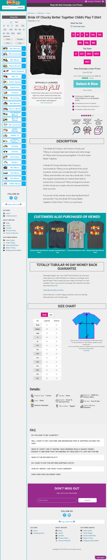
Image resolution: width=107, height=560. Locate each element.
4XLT (19, 33)
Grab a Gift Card (13, 204)
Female (20, 39)
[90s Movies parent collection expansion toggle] (24, 103)
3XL (5, 29)
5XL (16, 29)
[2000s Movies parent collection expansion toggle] (24, 130)
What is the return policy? (44, 457)
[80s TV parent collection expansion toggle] (24, 76)
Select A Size (87, 84)
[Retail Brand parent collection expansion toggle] (24, 66)
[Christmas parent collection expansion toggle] (24, 157)
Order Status (10, 243)
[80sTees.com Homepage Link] (13, 5)
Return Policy (11, 248)
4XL (10, 29)
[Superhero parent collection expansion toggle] (24, 87)
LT (24, 29)
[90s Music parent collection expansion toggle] (24, 167)
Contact (8, 228)
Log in (8, 213)
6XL (20, 29)
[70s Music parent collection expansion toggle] (24, 173)
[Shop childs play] (46, 91)
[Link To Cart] (103, 1)
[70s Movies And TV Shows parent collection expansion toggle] (24, 114)
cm (50, 315)
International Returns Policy (53, 290)
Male (8, 39)
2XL (22, 26)
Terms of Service (12, 233)
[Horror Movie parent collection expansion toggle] (24, 108)
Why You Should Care (46, 103)
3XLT (13, 33)
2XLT (8, 33)
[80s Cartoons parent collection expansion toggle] (24, 54)
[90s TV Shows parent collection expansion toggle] (24, 119)
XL (17, 26)
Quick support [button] (100, 558)
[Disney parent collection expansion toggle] (24, 151)
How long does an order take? (46, 474)
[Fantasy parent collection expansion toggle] (24, 92)
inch (44, 315)
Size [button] (11, 22)
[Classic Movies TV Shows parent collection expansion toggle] (24, 141)
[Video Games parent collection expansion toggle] (24, 82)
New (8, 43)
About (8, 225)
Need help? (86, 350)
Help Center (10, 240)
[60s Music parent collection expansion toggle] (24, 178)
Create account (11, 216)
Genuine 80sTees (12, 245)
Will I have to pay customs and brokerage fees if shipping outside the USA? (65, 442)
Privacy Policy (11, 230)
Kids (19, 43)
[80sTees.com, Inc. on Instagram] (16, 198)
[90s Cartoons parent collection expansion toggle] (24, 124)
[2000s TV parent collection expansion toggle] (24, 135)
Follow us (13, 194)
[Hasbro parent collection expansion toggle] (24, 162)
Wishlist (97, 1)
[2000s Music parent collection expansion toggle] (24, 183)
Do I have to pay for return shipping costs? (52, 463)
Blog (7, 223)
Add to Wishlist (87, 90)
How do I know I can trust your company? (51, 469)
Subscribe (87, 500)
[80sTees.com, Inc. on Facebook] (11, 198)
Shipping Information (13, 250)
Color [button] (16, 22)
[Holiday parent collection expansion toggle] (24, 146)
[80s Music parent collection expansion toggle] (24, 60)
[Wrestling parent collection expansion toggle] (24, 98)
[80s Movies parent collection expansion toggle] (24, 48)
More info (54, 285)
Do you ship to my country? (45, 435)
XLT (4, 33)
